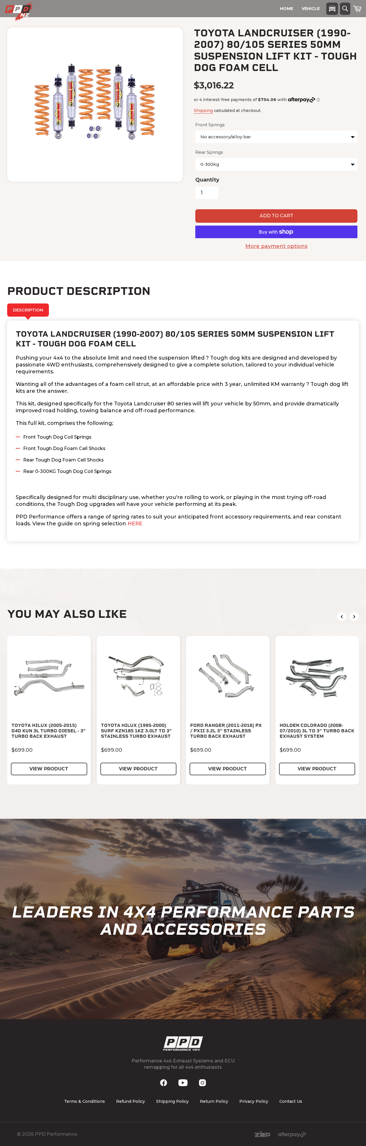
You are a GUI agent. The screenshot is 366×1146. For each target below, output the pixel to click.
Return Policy (214, 1101)
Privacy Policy (253, 1101)
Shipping (203, 110)
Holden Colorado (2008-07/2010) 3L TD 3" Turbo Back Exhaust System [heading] (317, 731)
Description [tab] (28, 310)
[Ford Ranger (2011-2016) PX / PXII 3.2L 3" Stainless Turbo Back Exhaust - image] (227, 678)
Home (286, 8)
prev (341, 616)
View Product (48, 769)
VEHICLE (311, 8)
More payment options (276, 246)
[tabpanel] (183, 431)
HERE (135, 523)
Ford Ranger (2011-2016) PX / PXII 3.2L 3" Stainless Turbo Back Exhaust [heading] (226, 731)
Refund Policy (130, 1101)
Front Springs (209, 124)
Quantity (207, 180)
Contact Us (290, 1101)
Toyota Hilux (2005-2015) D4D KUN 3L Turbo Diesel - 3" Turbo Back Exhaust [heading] (48, 731)
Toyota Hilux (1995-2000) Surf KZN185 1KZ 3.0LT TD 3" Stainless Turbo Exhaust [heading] (136, 731)
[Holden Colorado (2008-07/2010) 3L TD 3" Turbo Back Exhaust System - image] (317, 678)
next (354, 616)
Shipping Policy (172, 1101)
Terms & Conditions (84, 1101)
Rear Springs (209, 152)
